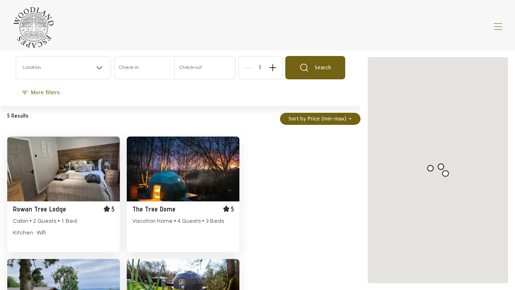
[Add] (273, 67)
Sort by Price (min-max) (317, 119)
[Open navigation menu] (498, 26)
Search (323, 67)
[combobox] (63, 67)
